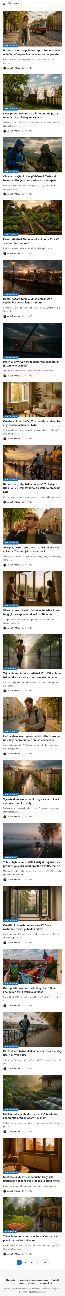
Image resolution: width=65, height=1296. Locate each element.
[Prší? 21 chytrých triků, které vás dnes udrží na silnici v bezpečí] (32, 340)
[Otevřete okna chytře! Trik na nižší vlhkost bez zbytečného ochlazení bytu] (32, 399)
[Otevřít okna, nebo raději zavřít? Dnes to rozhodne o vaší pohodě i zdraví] (32, 903)
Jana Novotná (13, 68)
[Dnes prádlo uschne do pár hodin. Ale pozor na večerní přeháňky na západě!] (32, 91)
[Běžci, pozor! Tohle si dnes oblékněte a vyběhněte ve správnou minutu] (32, 277)
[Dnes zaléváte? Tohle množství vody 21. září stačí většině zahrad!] (32, 217)
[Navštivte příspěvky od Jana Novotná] (4, 68)
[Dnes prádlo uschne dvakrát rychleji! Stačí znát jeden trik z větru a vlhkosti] (32, 966)
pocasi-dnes (11, 46)
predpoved (10, 669)
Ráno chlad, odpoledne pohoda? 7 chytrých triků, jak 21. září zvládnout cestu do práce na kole (31, 488)
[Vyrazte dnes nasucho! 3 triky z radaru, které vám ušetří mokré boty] (32, 777)
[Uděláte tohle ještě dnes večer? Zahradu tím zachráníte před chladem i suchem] (32, 1092)
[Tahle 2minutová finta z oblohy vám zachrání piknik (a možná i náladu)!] (32, 1214)
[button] (6, 3)
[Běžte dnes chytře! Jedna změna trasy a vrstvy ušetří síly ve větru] (32, 1029)
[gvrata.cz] (15, 3)
